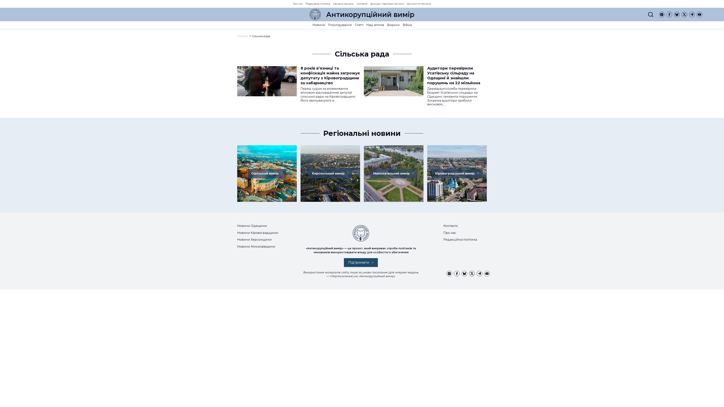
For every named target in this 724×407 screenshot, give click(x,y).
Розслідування (340, 25)
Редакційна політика (318, 3)
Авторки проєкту (343, 3)
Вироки (393, 25)
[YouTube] (699, 14)
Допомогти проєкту (419, 3)
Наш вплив (375, 25)
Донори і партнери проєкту (387, 3)
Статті (359, 25)
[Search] (650, 14)
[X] (684, 14)
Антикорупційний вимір (370, 14)
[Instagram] (662, 14)
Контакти (362, 3)
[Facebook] (669, 14)
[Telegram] (692, 14)
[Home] (315, 14)
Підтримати (358, 262)
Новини (318, 25)
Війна (407, 25)
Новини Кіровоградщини (257, 233)
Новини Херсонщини (254, 239)
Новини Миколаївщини (256, 246)
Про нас (298, 3)
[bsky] (677, 14)
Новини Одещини (252, 226)
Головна (242, 36)
